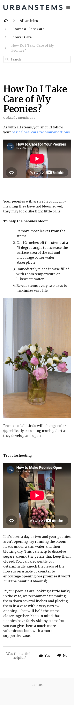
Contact (37, 685)
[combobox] (37, 59)
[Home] (5, 20)
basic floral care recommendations (41, 132)
